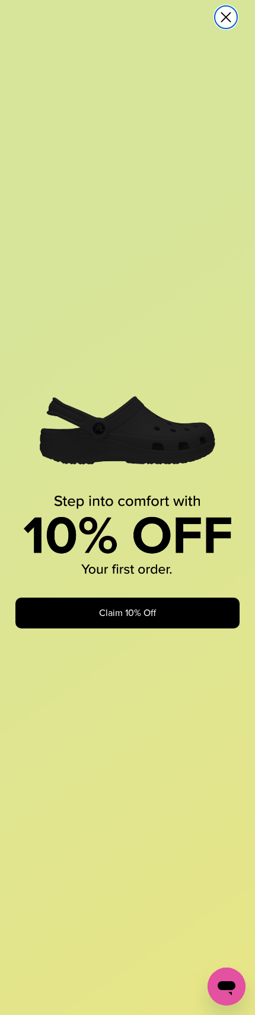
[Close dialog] (226, 17)
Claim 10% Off (127, 613)
